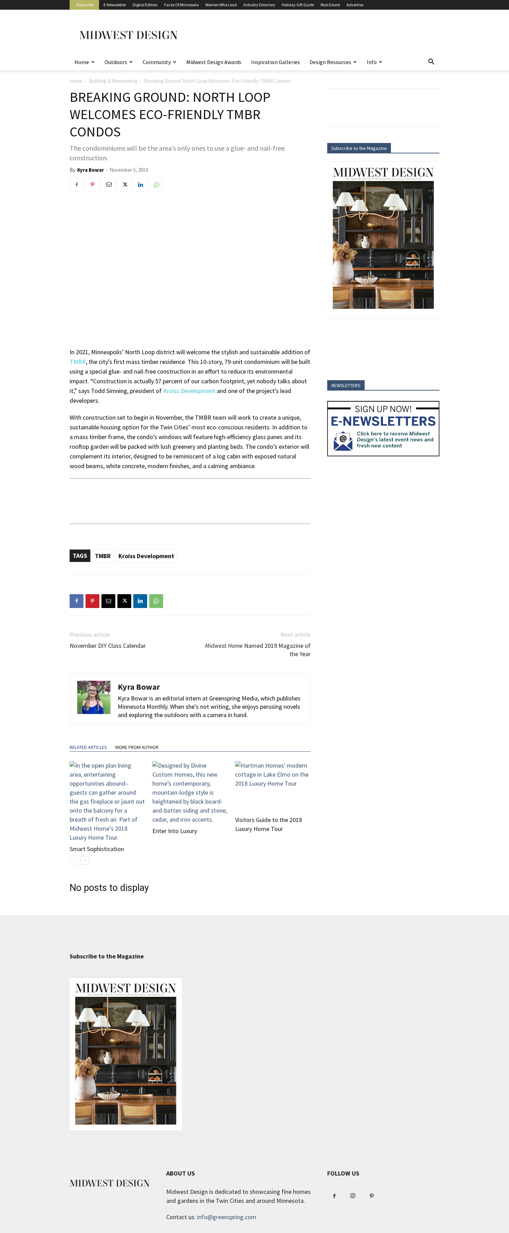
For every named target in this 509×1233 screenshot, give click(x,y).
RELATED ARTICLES (88, 747)
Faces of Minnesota (181, 4)
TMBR (103, 556)
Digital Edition (145, 4)
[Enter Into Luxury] (190, 792)
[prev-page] (74, 860)
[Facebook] (76, 184)
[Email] (108, 184)
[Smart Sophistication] (107, 801)
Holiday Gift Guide (298, 4)
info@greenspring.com (226, 1217)
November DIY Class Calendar (108, 646)
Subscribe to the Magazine (359, 148)
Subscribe (85, 4)
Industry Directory (259, 4)
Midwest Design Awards (213, 62)
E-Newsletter (115, 4)
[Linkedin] (140, 184)
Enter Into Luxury (174, 831)
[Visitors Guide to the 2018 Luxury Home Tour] (273, 787)
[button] (431, 62)
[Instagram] (353, 1196)
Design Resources (330, 62)
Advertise (355, 4)
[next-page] (85, 860)
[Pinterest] (92, 184)
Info (372, 62)
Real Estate (330, 4)
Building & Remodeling (113, 81)
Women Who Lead (221, 4)
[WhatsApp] (156, 184)
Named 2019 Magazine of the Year (258, 650)
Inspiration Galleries (275, 62)
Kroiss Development (189, 391)
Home (81, 62)
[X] (124, 184)
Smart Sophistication (97, 849)
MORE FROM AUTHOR (137, 747)
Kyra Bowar (90, 170)
